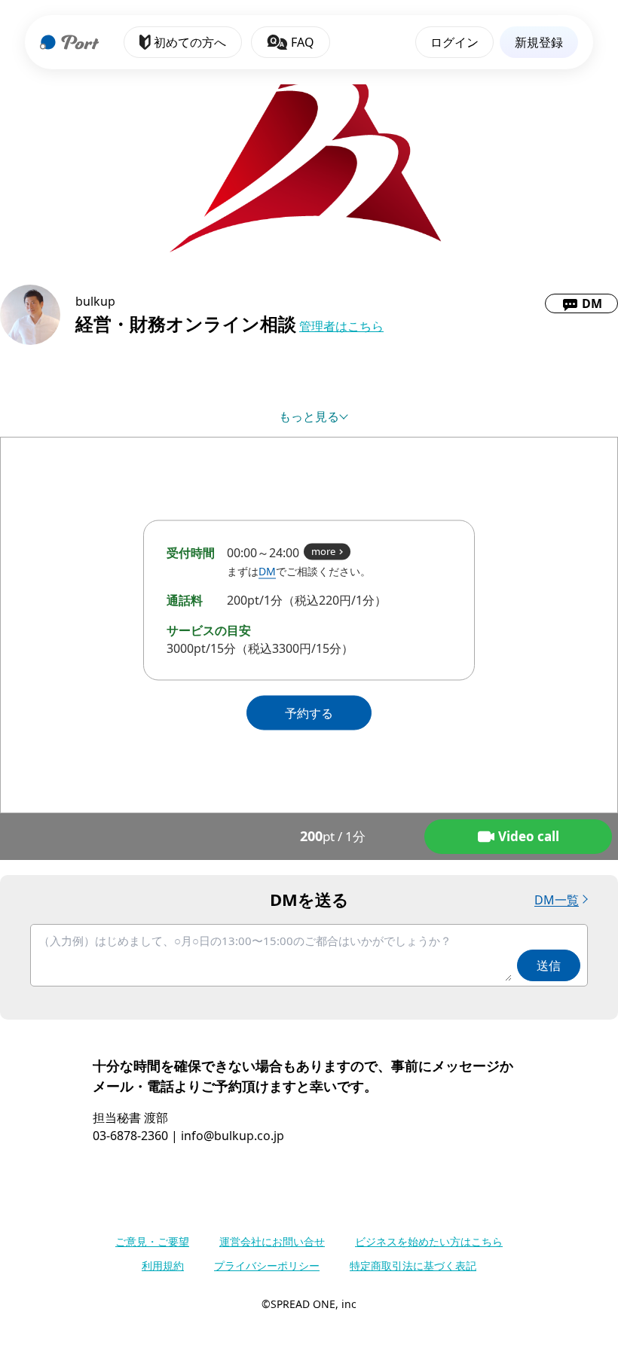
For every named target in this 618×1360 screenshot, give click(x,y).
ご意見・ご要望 (152, 1241)
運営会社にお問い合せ (272, 1241)
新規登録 (539, 42)
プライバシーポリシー (267, 1265)
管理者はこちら (341, 326)
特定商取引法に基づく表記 (413, 1265)
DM (267, 571)
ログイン (454, 42)
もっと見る (309, 416)
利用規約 (163, 1265)
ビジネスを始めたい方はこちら (429, 1241)
